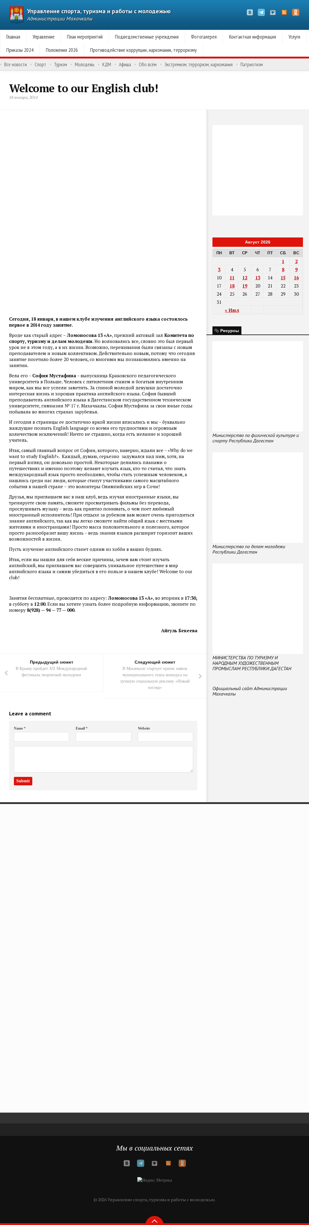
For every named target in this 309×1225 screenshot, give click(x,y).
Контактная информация (252, 36)
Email (82, 728)
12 (244, 278)
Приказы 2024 (19, 49)
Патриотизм (252, 64)
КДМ (106, 64)
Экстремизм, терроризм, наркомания (198, 64)
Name (20, 728)
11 (232, 278)
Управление (44, 36)
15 (283, 278)
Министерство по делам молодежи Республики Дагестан (248, 549)
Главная (13, 36)
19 (244, 286)
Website (144, 728)
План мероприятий (85, 36)
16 (296, 278)
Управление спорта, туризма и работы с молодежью (99, 11)
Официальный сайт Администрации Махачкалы (249, 691)
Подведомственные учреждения (147, 36)
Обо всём (148, 64)
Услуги (294, 36)
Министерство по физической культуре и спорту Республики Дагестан (255, 438)
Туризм (60, 64)
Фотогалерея (204, 36)
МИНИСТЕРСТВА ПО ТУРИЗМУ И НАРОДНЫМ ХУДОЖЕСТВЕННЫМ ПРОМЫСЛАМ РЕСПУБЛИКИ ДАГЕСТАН (251, 663)
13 (257, 278)
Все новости (15, 64)
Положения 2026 (62, 49)
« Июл (232, 310)
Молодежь (84, 64)
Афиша (125, 64)
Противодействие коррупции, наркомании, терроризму (143, 49)
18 (232, 286)
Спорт (40, 64)
